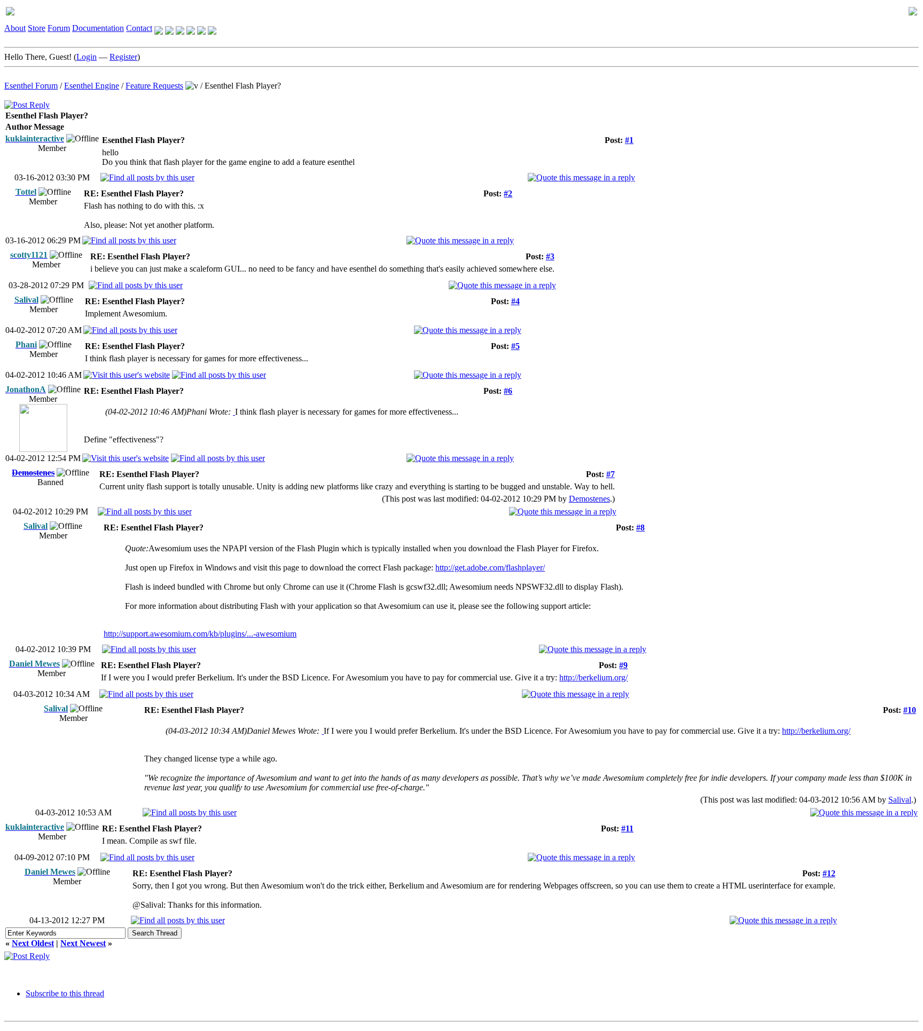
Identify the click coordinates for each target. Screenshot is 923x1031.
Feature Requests (154, 85)
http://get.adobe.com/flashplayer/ (490, 567)
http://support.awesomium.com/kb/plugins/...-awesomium (200, 633)
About (15, 28)
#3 (550, 256)
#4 (515, 301)
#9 (623, 665)
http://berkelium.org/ (593, 677)
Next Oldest (33, 943)
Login (86, 56)
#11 (627, 828)
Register (123, 56)
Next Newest (83, 943)
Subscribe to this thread (65, 993)
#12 (829, 873)
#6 (508, 390)
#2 (508, 193)
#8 (640, 527)
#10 (909, 710)
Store (36, 28)
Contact (139, 28)
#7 (610, 474)
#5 (515, 346)
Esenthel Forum (31, 85)
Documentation (98, 28)
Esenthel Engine (91, 85)
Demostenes (589, 498)
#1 (629, 140)
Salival (899, 799)
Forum (59, 28)
